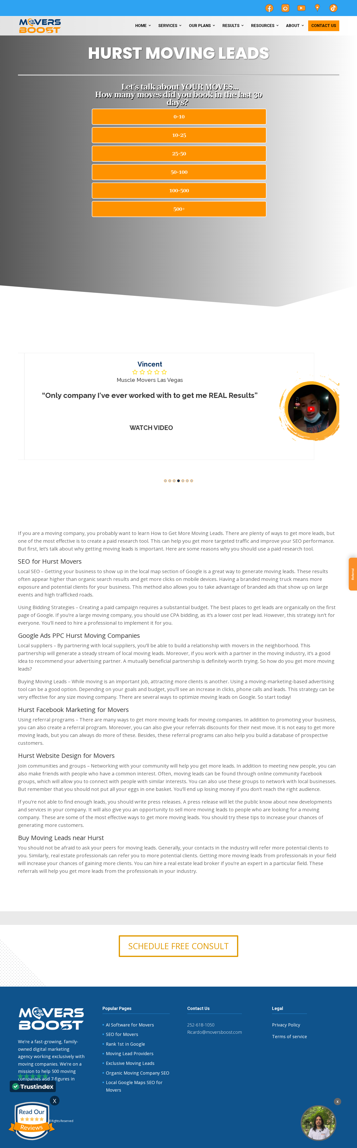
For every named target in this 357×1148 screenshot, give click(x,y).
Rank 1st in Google (125, 1044)
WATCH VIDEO (145, 427)
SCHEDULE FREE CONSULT (178, 946)
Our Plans (200, 25)
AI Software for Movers (130, 1025)
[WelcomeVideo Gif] (318, 1123)
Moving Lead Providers (129, 1053)
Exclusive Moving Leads (130, 1063)
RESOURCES (262, 25)
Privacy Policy (286, 1025)
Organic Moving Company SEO (137, 1073)
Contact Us (323, 25)
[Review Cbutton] (31, 1121)
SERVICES (167, 25)
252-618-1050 (200, 1025)
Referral (353, 574)
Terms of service (289, 1036)
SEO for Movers (122, 1034)
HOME (141, 25)
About (293, 25)
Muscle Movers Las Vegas (143, 380)
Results (230, 25)
